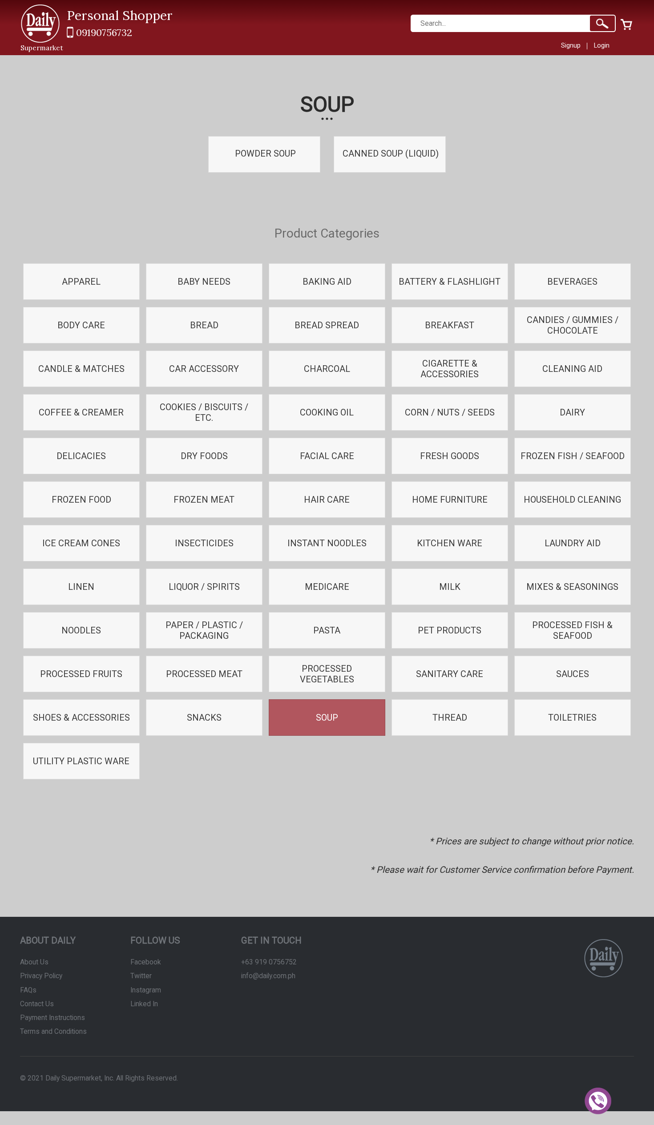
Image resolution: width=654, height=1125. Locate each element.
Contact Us (37, 1004)
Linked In (144, 1004)
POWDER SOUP (264, 153)
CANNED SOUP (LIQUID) (389, 153)
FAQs (28, 990)
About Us (34, 962)
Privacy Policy (41, 976)
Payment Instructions (52, 1018)
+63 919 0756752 (269, 962)
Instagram (145, 990)
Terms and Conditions (53, 1032)
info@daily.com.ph (268, 976)
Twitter (141, 976)
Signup (571, 45)
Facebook (145, 962)
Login (602, 45)
